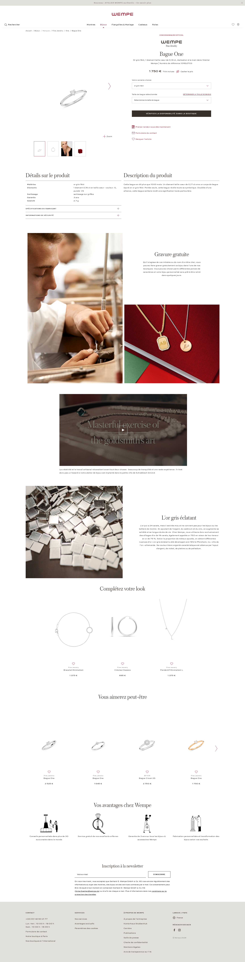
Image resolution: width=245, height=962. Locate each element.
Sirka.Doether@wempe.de (87, 891)
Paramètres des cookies (86, 928)
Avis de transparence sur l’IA (138, 952)
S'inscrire (159, 874)
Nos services (81, 919)
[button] (151, 127)
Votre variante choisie (141, 80)
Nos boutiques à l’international (41, 941)
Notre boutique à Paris (36, 936)
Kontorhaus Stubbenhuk (135, 924)
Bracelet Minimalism (74, 670)
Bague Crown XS (147, 778)
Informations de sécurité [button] (40, 215)
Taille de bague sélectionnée (144, 94)
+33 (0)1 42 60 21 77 (36, 919)
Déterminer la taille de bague (197, 94)
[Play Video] (123, 430)
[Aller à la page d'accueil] (122, 14)
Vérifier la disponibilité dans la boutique (171, 114)
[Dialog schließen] (243, 2)
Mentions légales (132, 947)
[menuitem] (233, 24)
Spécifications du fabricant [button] (41, 209)
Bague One (49, 778)
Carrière (128, 928)
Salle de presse (131, 938)
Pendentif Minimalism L (171, 670)
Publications (130, 933)
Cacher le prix (187, 71)
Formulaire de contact (36, 931)
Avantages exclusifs (84, 924)
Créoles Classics (122, 670)
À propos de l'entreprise (135, 919)
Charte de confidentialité (136, 942)
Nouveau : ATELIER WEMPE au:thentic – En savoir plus (122, 3)
